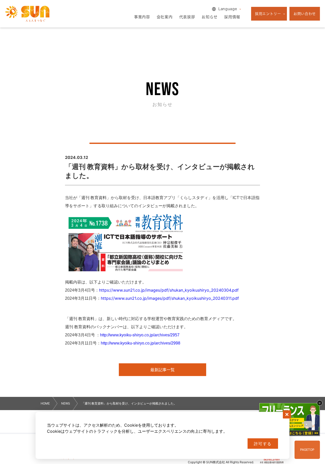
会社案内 (165, 17)
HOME (45, 403)
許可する (263, 444)
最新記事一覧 (162, 369)
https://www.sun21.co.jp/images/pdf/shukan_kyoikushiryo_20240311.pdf (170, 298)
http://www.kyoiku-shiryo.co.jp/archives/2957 (140, 335)
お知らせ (210, 17)
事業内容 (142, 17)
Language (227, 9)
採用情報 (232, 17)
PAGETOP (307, 450)
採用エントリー (268, 14)
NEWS (65, 403)
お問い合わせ (305, 14)
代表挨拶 (187, 17)
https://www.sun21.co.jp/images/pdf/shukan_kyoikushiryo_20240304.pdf (169, 290)
